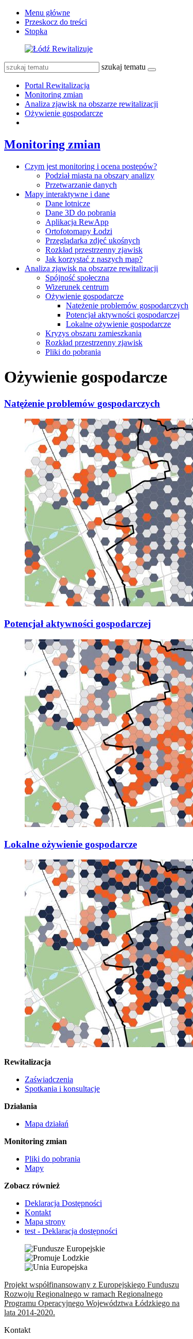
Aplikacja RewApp (77, 222)
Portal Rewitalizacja (57, 85)
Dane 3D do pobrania (80, 212)
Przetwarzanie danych (81, 184)
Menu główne (47, 12)
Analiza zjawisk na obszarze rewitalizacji (91, 104)
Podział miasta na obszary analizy (99, 175)
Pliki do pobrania (73, 352)
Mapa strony (45, 1221)
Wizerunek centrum (77, 287)
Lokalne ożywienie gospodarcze (118, 324)
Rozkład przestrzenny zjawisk (94, 249)
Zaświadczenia (49, 1079)
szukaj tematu (123, 66)
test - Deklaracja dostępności (71, 1231)
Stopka (36, 31)
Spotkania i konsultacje (62, 1088)
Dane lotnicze (67, 203)
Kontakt (38, 1212)
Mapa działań (46, 1123)
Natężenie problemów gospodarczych (127, 305)
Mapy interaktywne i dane (67, 194)
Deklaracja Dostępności (63, 1203)
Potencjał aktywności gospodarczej (123, 314)
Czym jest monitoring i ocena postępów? (91, 166)
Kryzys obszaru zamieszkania (93, 333)
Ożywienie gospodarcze (64, 113)
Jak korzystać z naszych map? (94, 259)
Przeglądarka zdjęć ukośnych (92, 240)
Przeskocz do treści (56, 22)
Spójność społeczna (77, 277)
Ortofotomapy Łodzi (78, 231)
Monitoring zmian (54, 94)
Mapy (34, 1168)
